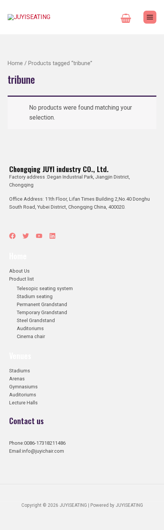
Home (15, 63)
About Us (19, 271)
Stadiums (19, 371)
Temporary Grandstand (42, 312)
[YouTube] (39, 236)
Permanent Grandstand (42, 304)
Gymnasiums (23, 387)
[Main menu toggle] (149, 17)
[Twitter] (26, 236)
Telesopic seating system (45, 288)
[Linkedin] (52, 236)
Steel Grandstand (36, 320)
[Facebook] (12, 236)
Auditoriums (30, 328)
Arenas (17, 379)
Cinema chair (31, 336)
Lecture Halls (23, 402)
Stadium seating (35, 296)
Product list (21, 279)
